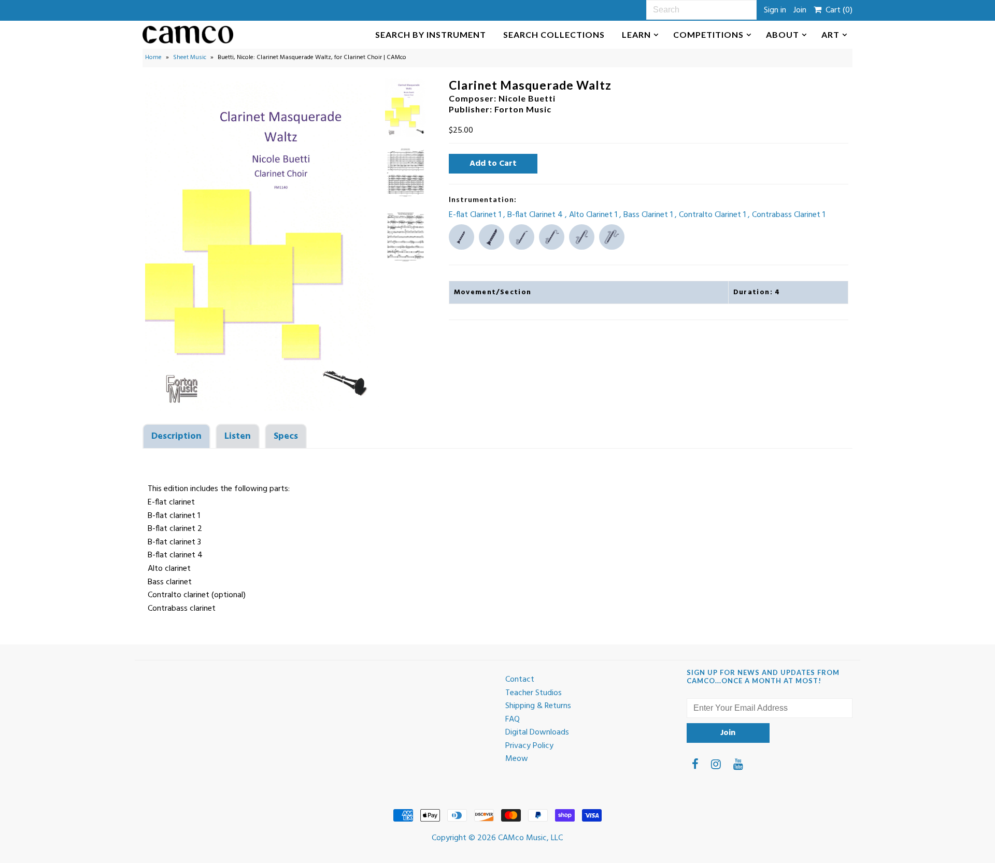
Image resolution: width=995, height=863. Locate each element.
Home (153, 57)
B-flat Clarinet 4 (536, 215)
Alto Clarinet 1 (594, 215)
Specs (286, 436)
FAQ (512, 719)
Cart (836, 10)
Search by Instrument (430, 34)
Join (799, 10)
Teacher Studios (533, 693)
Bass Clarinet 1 (649, 215)
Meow (516, 759)
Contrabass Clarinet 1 (788, 215)
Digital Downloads (537, 732)
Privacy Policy (529, 746)
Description (176, 436)
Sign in (775, 10)
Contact (519, 679)
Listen (237, 436)
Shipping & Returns (538, 706)
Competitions (708, 34)
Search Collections (554, 34)
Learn (636, 34)
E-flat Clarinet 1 (476, 215)
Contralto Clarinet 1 (713, 215)
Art (830, 34)
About (782, 34)
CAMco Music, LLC (530, 838)
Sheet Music (189, 57)
